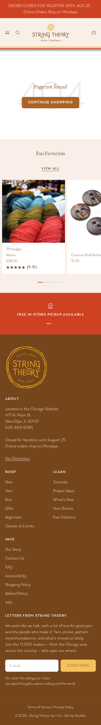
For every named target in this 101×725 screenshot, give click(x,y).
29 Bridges (14, 249)
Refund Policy (16, 594)
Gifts (9, 509)
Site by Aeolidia (75, 716)
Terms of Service (39, 707)
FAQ (8, 567)
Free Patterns (64, 517)
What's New (63, 500)
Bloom (11, 255)
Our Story (13, 550)
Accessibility (15, 576)
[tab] (50, 153)
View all (50, 169)
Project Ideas (64, 491)
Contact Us (14, 558)
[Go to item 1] (49, 323)
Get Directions (17, 459)
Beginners (13, 517)
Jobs (8, 602)
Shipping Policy (18, 585)
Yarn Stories (63, 509)
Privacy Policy (64, 707)
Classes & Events (19, 526)
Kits (8, 500)
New (8, 482)
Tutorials (60, 482)
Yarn (9, 491)
